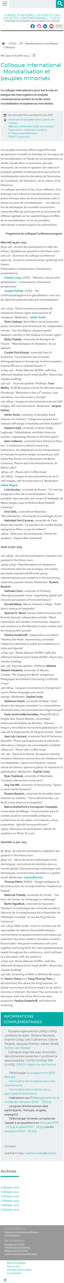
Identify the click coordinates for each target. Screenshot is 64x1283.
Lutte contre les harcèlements (20, 1254)
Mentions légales (16, 1263)
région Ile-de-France (41, 1064)
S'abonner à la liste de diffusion (21, 1232)
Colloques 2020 (10, 1187)
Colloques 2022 (10, 1196)
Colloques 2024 (10, 1205)
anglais (30, 1126)
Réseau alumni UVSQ (16, 1251)
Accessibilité (14, 1273)
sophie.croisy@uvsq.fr (40, 1153)
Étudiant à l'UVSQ (14, 1245)
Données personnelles (19, 1270)
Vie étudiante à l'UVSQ (17, 1248)
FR (21, 43)
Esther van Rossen (18, 1047)
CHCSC (12, 43)
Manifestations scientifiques (42, 43)
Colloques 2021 (10, 1192)
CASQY (20, 1064)
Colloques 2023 (10, 1200)
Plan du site (13, 1266)
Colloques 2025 (10, 1209)
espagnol (20, 1131)
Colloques (9, 47)
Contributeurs (12, 1235)
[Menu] (4, 4)
